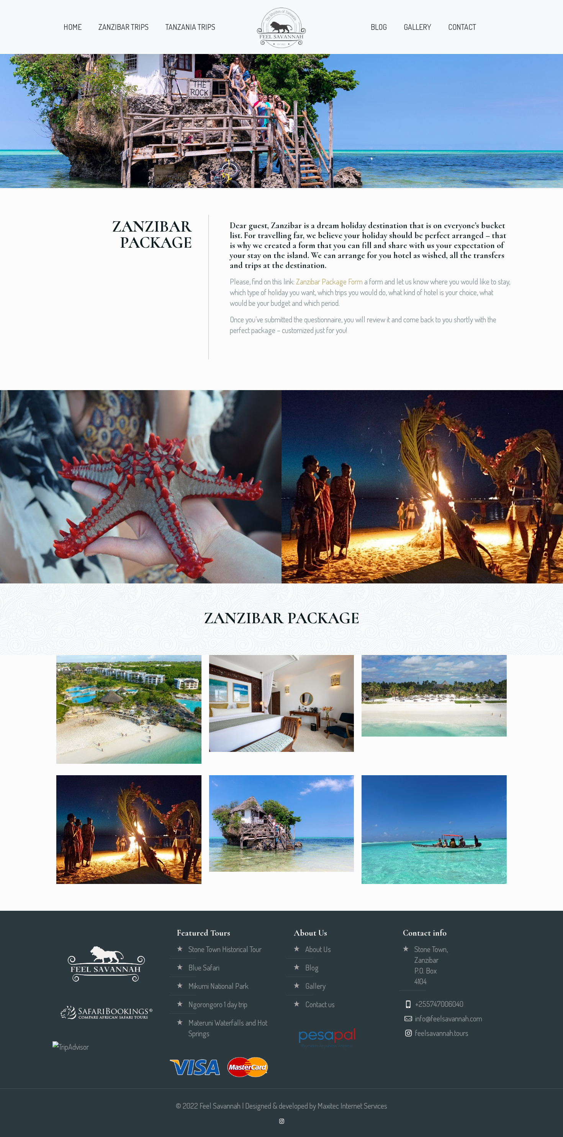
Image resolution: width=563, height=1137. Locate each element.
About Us (318, 949)
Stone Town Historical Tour (225, 949)
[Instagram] (282, 1121)
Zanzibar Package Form (329, 281)
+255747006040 (439, 1004)
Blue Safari (203, 967)
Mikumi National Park (218, 986)
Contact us (320, 1004)
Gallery (315, 986)
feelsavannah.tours (441, 1033)
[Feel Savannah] (281, 27)
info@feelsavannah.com (448, 1018)
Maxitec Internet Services (352, 1106)
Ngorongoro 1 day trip (217, 1004)
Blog (312, 967)
